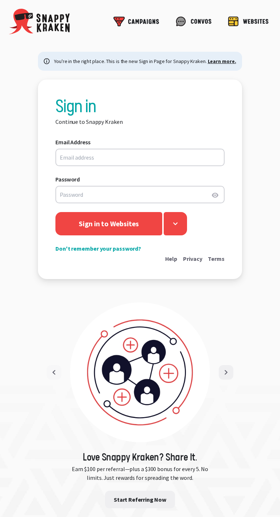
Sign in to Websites (109, 223)
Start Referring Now (140, 499)
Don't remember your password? (98, 248)
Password (67, 179)
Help (171, 258)
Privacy (192, 258)
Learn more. (222, 61)
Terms (216, 258)
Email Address (72, 142)
